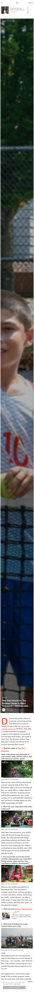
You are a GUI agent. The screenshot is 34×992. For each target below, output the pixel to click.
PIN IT (17, 770)
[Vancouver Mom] (17, 3)
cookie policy (17, 984)
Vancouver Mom (12, 709)
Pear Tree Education (25, 909)
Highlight (4, 697)
